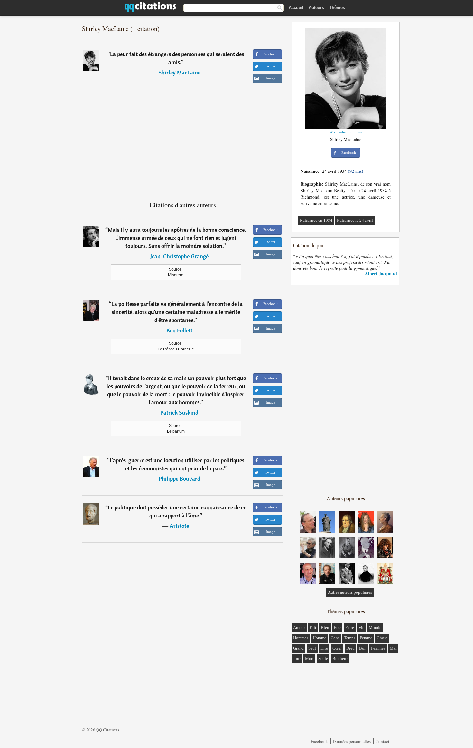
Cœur (337, 648)
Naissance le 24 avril (355, 220)
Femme (366, 637)
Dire (324, 648)
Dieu (350, 648)
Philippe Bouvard (179, 478)
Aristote (179, 525)
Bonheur (340, 658)
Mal (393, 648)
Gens (335, 637)
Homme (319, 637)
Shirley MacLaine (179, 72)
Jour (297, 658)
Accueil (296, 7)
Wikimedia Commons (345, 132)
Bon (362, 648)
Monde (375, 627)
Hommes (300, 637)
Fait (313, 627)
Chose (382, 637)
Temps (349, 637)
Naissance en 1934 (316, 220)
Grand (298, 648)
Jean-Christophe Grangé (179, 256)
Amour (299, 627)
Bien (325, 627)
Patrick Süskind (179, 412)
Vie (361, 627)
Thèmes (337, 7)
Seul (312, 648)
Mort (309, 658)
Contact (382, 741)
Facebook (319, 741)
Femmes (378, 648)
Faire (349, 627)
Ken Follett (179, 330)
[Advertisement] (183, 138)
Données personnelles (352, 741)
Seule (323, 658)
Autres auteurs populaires (350, 592)
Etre (337, 627)
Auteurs (316, 7)
